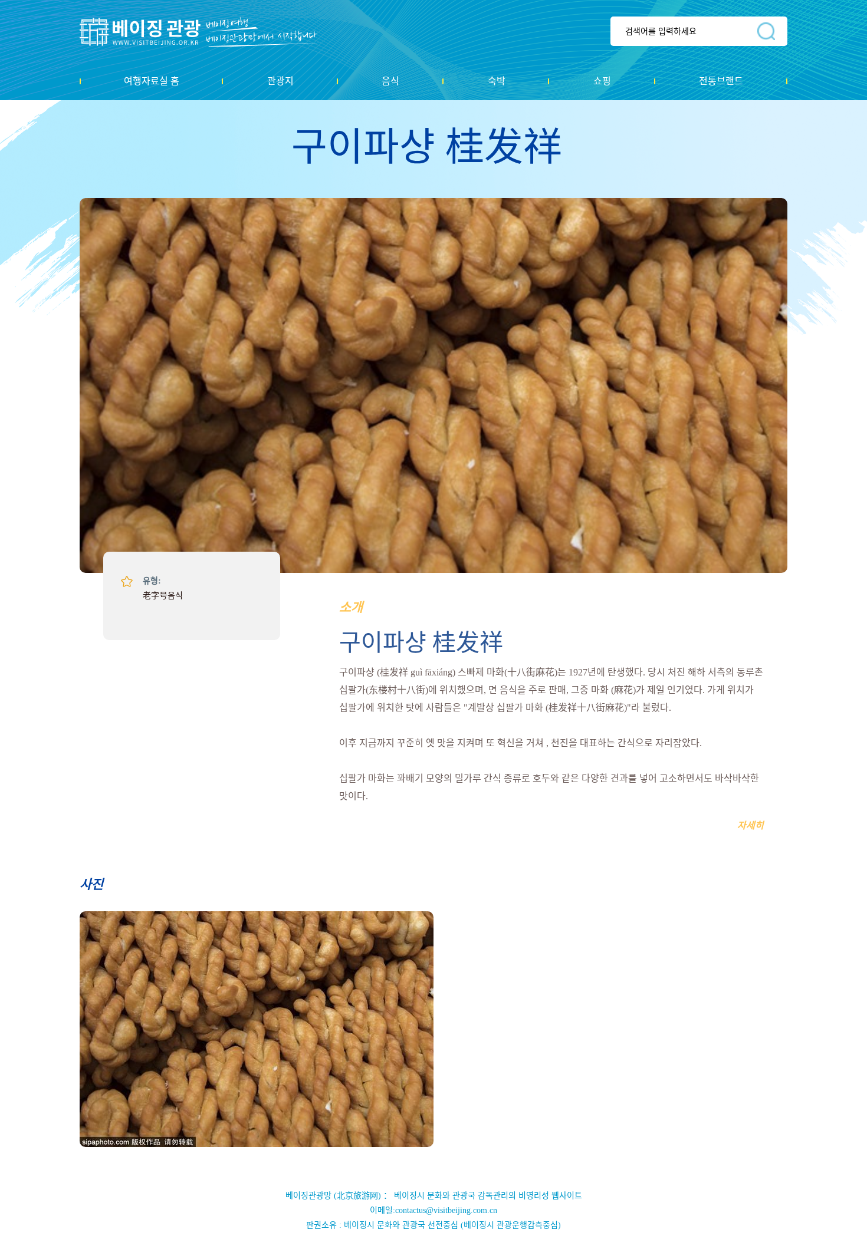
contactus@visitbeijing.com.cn (446, 1210)
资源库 (207, 32)
